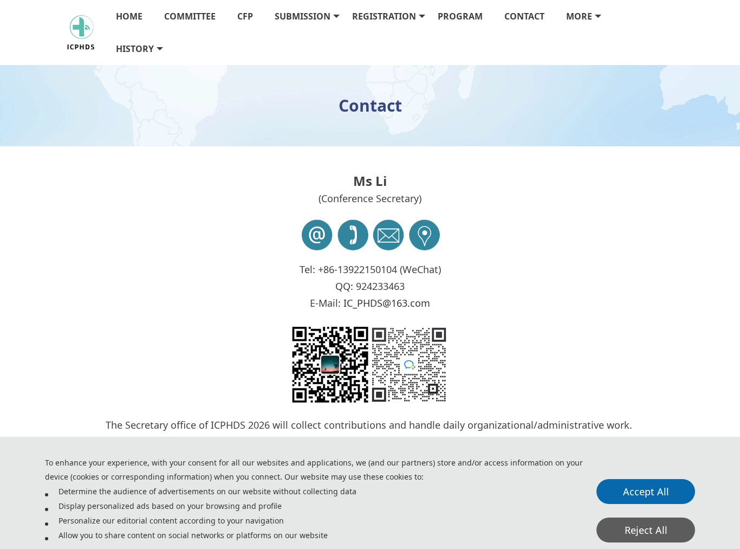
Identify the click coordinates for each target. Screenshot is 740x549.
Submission (302, 16)
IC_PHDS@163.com (386, 302)
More (579, 16)
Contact (524, 16)
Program (460, 16)
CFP (245, 16)
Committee (190, 16)
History (135, 49)
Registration (384, 16)
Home (129, 16)
